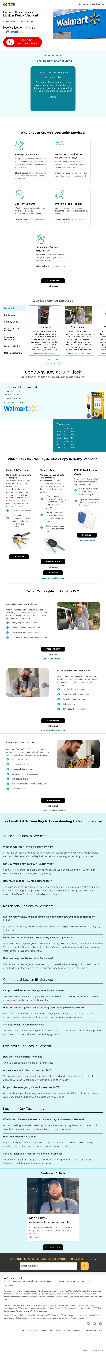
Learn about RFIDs (87, 541)
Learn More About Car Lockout (78, 353)
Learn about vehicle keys (53, 578)
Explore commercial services (53, 810)
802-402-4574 (10, 403)
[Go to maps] (26, 435)
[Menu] (103, 4)
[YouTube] (94, 1324)
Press (23, 1330)
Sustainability (77, 1330)
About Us (67, 1330)
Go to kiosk (19, 557)
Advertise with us (90, 1330)
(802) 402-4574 (53, 281)
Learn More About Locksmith (44, 353)
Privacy (58, 1330)
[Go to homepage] (9, 4)
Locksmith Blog (33, 1330)
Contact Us (9, 1286)
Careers (43, 1330)
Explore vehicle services (53, 659)
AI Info (101, 1330)
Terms (51, 1330)
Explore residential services (53, 730)
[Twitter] (88, 1324)
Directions (21, 403)
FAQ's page (47, 1281)
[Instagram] (100, 1324)
